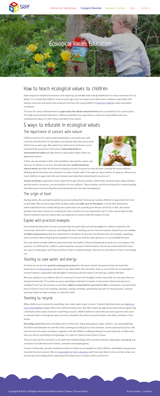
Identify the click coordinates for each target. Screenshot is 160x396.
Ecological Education (91, 8)
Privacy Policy (81, 391)
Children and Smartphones (63, 8)
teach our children (105, 103)
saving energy (45, 269)
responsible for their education (73, 352)
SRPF (25, 7)
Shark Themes (65, 391)
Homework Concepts (116, 8)
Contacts (145, 8)
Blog (132, 8)
